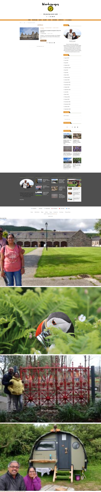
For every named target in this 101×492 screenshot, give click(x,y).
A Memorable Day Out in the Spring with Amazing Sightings (77, 153)
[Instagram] (72, 127)
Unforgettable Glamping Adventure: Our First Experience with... (13, 491)
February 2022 (67, 77)
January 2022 (66, 79)
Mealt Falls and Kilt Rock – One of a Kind (46, 180)
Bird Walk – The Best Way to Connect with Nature (76, 165)
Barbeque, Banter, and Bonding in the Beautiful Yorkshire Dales (67, 142)
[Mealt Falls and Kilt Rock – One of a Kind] (39, 181)
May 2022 (66, 70)
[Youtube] (52, 16)
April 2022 (66, 72)
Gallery (45, 19)
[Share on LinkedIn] (50, 42)
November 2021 (67, 84)
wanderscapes (43, 33)
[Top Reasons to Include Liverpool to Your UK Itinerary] (29, 33)
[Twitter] (69, 127)
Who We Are (34, 19)
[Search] (73, 20)
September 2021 (67, 89)
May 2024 (66, 62)
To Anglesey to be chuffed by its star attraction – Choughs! (77, 141)
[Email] (70, 20)
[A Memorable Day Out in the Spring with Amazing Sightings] (77, 149)
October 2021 (66, 87)
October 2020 (66, 106)
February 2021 (67, 96)
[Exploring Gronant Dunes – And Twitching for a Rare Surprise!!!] (67, 149)
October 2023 (66, 65)
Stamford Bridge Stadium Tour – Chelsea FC (46, 193)
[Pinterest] (50, 16)
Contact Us (60, 19)
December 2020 (67, 101)
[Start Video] (74, 183)
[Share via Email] (54, 42)
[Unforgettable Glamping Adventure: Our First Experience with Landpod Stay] (50, 457)
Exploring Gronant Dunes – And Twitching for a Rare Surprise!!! (67, 153)
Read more (43, 40)
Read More (22, 199)
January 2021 (66, 99)
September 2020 (67, 109)
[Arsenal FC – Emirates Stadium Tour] (39, 187)
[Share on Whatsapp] (53, 42)
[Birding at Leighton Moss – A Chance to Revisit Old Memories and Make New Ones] (67, 160)
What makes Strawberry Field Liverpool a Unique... (10, 423)
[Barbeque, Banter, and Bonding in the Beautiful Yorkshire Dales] (67, 136)
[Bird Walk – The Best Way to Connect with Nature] (77, 160)
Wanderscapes (55, 213)
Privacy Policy (67, 212)
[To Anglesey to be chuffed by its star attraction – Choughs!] (77, 136)
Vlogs (49, 19)
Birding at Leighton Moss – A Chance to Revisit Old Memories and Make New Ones (67, 166)
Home (29, 19)
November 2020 (67, 104)
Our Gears (54, 19)
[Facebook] (67, 127)
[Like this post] (46, 42)
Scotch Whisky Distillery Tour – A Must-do (8, 286)
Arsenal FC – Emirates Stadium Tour (46, 186)
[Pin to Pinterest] (49, 42)
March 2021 (66, 94)
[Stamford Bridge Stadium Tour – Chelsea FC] (39, 194)
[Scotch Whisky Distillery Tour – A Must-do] (50, 252)
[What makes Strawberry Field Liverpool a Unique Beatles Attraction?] (50, 389)
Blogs (40, 19)
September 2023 (67, 67)
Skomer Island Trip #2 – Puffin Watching (8, 354)
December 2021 (67, 82)
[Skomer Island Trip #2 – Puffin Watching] (50, 320)
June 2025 (66, 60)
